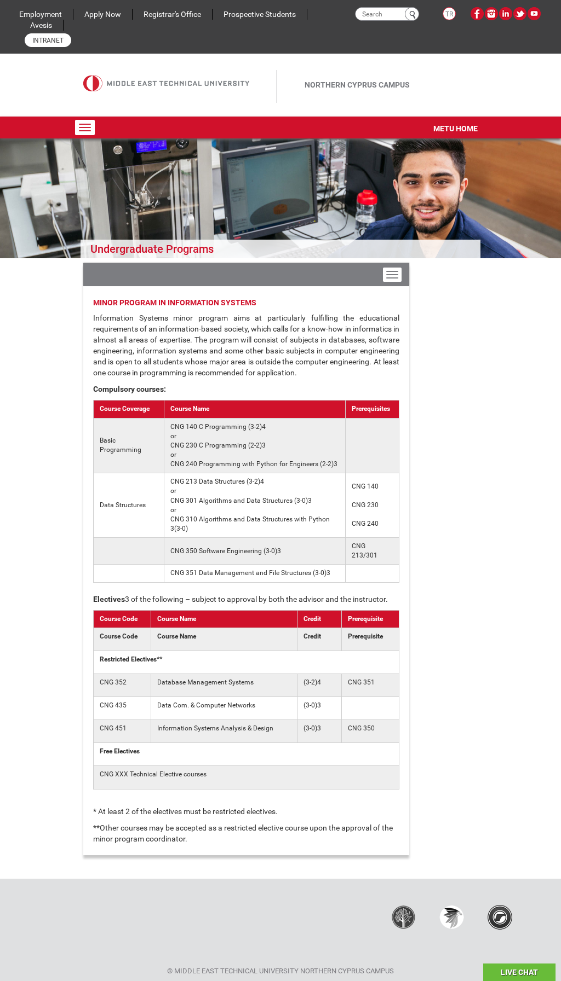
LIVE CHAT (519, 972)
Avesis (41, 25)
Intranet (48, 40)
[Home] (180, 75)
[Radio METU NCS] (500, 916)
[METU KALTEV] (403, 916)
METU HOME (455, 128)
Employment (40, 14)
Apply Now (102, 14)
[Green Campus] (452, 916)
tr (449, 14)
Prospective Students (260, 14)
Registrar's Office (172, 14)
